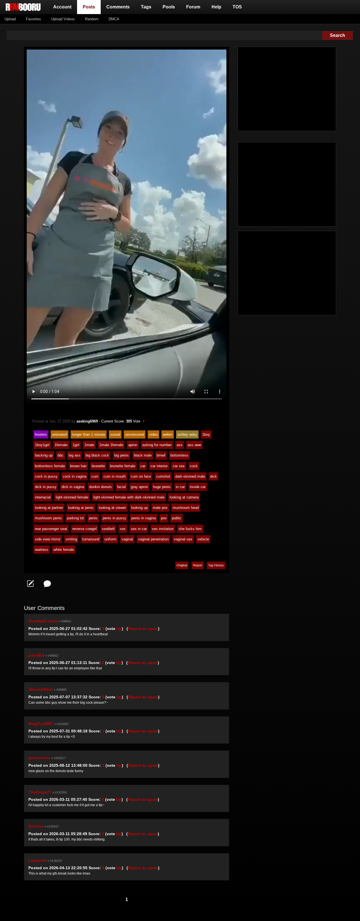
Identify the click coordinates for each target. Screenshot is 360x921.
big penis (121, 455)
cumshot (163, 476)
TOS (237, 7)
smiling (71, 539)
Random (91, 19)
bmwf (161, 455)
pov (164, 518)
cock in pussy (46, 476)
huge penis (162, 487)
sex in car (139, 529)
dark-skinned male (190, 476)
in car (180, 487)
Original (182, 565)
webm (167, 434)
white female (63, 549)
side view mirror (47, 539)
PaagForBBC (40, 723)
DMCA (114, 19)
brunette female (122, 466)
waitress (41, 549)
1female (61, 445)
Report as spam (143, 628)
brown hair (78, 466)
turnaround (90, 539)
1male (89, 445)
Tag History (216, 565)
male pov (160, 508)
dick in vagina (73, 487)
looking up (139, 508)
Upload (10, 19)
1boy (206, 434)
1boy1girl (42, 445)
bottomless (179, 455)
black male (143, 455)
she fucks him (190, 529)
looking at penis (81, 508)
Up (119, 628)
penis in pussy (114, 518)
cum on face (141, 476)
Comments (118, 7)
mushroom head (186, 508)
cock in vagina (74, 476)
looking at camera (184, 497)
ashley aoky (187, 434)
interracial (43, 497)
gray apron (139, 487)
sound (115, 434)
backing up (44, 455)
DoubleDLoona (42, 621)
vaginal (127, 539)
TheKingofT (39, 792)
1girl (76, 445)
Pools (169, 7)
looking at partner (49, 508)
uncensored (134, 434)
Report (197, 565)
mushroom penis (48, 518)
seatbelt (108, 529)
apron (132, 445)
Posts (90, 6)
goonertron (39, 757)
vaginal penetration (153, 539)
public (176, 518)
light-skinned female (72, 497)
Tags (146, 7)
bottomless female (50, 466)
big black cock (97, 455)
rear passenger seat (51, 529)
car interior (159, 466)
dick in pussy (46, 487)
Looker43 (37, 860)
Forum (193, 7)
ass (180, 445)
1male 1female (111, 445)
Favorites (33, 19)
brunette (98, 466)
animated (59, 434)
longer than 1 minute (88, 434)
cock (194, 466)
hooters (41, 434)
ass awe (194, 445)
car (142, 466)
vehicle (203, 539)
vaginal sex (183, 539)
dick (213, 476)
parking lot (75, 518)
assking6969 (87, 421)
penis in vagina (143, 518)
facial (121, 487)
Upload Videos (63, 19)
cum (94, 476)
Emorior (35, 826)
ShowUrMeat (40, 689)
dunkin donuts (100, 487)
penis (93, 518)
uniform (110, 539)
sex (123, 529)
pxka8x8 (36, 655)
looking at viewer (112, 508)
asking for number (157, 445)
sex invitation (163, 529)
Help (216, 7)
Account (62, 7)
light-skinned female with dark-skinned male (129, 497)
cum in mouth (115, 476)
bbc (61, 455)
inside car (198, 487)
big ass (74, 455)
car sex (179, 466)
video (153, 434)
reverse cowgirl (84, 529)
